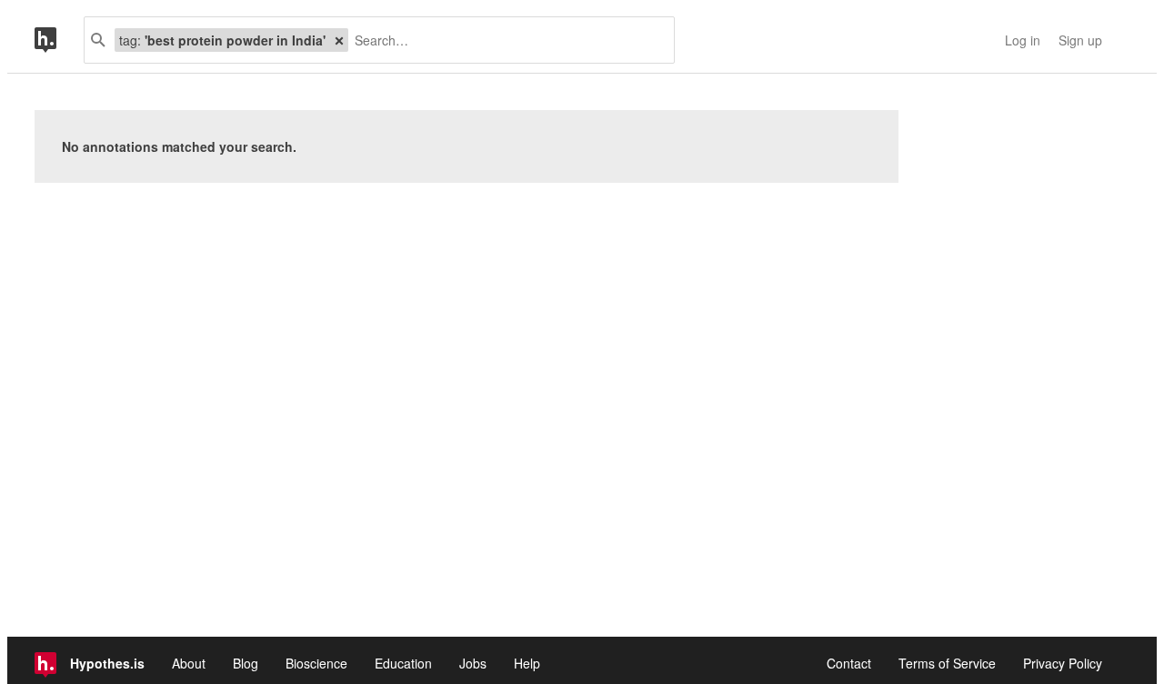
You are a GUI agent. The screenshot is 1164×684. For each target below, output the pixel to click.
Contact (849, 663)
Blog (245, 663)
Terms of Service (947, 663)
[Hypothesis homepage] (59, 40)
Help (527, 663)
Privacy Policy (1062, 663)
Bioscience (316, 663)
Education (403, 663)
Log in (1022, 40)
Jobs (473, 663)
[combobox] (504, 40)
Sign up (1080, 40)
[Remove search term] (339, 40)
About (189, 663)
